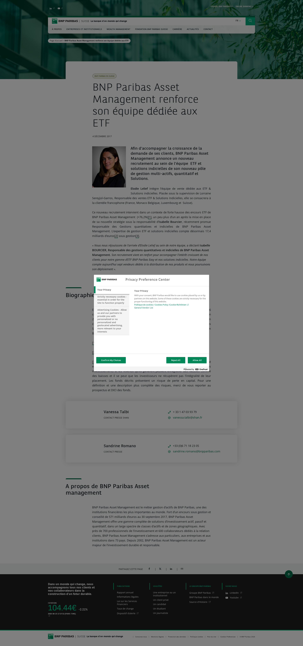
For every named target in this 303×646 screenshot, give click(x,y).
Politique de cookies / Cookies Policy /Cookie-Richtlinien (160, 304)
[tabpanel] (170, 300)
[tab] (111, 289)
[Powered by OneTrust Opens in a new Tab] (196, 369)
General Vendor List (143, 307)
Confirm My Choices (111, 360)
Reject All (175, 360)
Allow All (197, 360)
